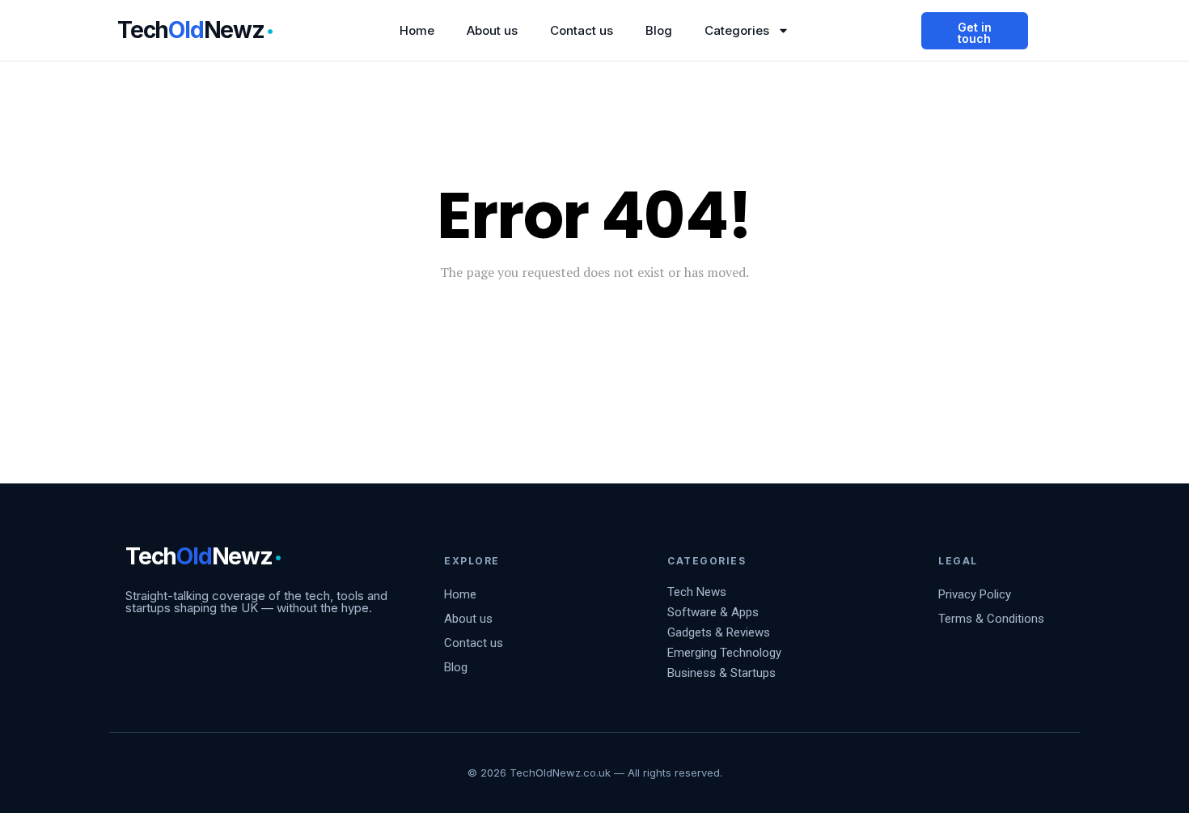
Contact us (581, 30)
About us (492, 30)
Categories (737, 30)
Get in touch (975, 32)
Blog (658, 30)
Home (417, 30)
